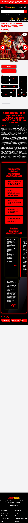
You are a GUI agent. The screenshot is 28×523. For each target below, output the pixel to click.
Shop (2, 7)
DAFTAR (9, 66)
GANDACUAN (4, 125)
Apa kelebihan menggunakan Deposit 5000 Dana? (14, 202)
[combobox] (12, 11)
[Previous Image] (2, 47)
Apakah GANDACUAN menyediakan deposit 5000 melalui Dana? (13, 193)
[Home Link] (10, 7)
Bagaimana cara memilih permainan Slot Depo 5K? (13, 211)
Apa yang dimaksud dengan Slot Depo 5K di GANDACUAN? (14, 183)
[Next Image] (25, 47)
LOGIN (9, 71)
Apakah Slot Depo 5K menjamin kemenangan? (13, 220)
